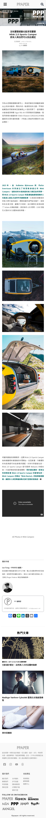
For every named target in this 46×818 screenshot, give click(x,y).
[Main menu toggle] (5, 4)
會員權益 (26, 778)
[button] (42, 5)
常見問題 (5, 784)
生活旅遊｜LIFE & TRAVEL (23, 41)
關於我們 (5, 779)
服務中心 (26, 784)
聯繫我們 (5, 781)
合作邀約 (15, 779)
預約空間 (5, 787)
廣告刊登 (15, 790)
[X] (14, 616)
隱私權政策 (16, 784)
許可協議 (15, 781)
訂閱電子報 (16, 787)
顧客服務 (26, 781)
